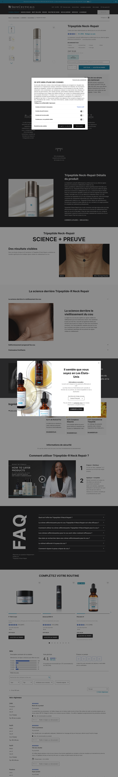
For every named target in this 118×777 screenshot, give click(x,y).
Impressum (52, 103)
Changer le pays (76, 409)
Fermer (99, 363)
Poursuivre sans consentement (79, 79)
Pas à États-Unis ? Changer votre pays (76, 396)
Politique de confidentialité (42, 103)
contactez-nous (78, 403)
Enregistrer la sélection (65, 126)
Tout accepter (79, 126)
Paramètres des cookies (40, 126)
